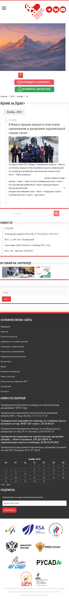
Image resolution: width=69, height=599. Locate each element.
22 (34, 477)
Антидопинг (6, 386)
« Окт (3, 484)
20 (16, 477)
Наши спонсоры (8, 376)
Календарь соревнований (12, 346)
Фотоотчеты (6, 361)
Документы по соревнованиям (14, 341)
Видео (3, 366)
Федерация (5, 326)
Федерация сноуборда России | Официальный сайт (32, 588)
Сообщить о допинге (36, 82)
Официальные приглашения (13, 356)
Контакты (5, 391)
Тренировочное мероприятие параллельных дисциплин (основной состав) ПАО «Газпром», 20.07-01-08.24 (33, 449)
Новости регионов (9, 336)
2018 (12, 96)
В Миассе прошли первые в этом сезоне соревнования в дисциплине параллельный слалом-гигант (37, 129)
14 (25, 473)
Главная (3, 96)
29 (34, 481)
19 (6, 477)
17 (54, 473)
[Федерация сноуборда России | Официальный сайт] (34, 11)
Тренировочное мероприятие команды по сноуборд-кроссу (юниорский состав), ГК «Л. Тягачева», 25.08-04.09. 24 (30, 430)
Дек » (8, 484)
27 (16, 481)
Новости (4, 331)
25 (63, 477)
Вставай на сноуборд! (10, 371)
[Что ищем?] (56, 213)
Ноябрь (20, 96)
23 (44, 477)
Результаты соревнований (12, 351)
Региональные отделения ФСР (14, 381)
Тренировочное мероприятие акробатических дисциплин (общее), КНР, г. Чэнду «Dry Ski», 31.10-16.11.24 (29, 414)
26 (6, 481)
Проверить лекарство (36, 89)
